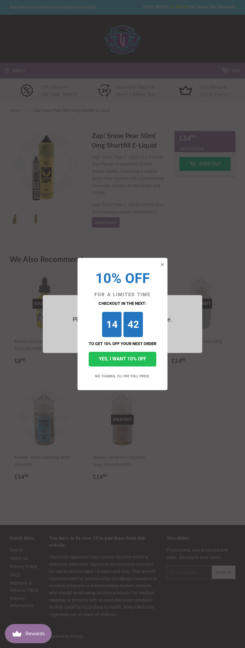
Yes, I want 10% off (122, 359)
